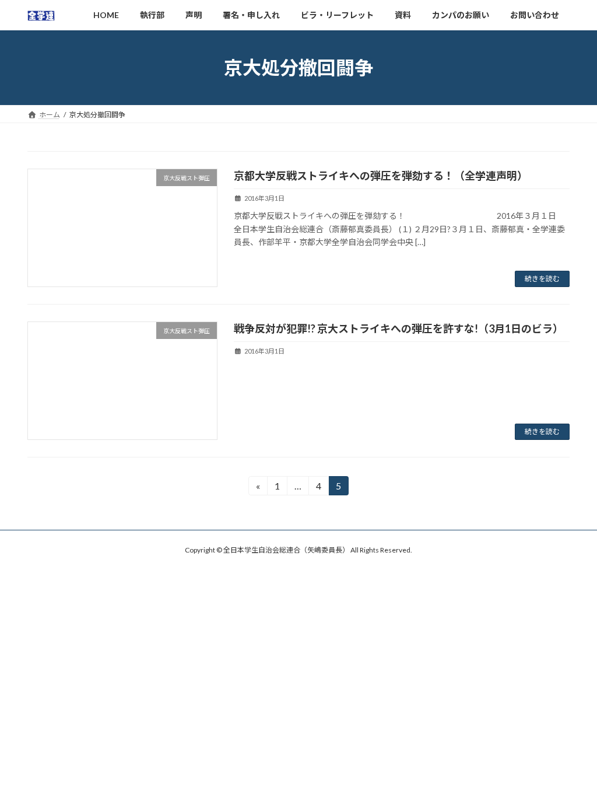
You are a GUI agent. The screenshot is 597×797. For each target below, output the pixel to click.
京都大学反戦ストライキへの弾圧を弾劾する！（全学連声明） (381, 175)
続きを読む (542, 278)
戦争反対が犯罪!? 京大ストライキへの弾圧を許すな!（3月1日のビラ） (398, 328)
